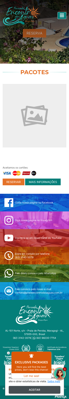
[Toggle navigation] (62, 15)
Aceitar (34, 389)
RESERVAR (13, 182)
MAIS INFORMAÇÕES (43, 182)
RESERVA (34, 33)
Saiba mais (53, 381)
